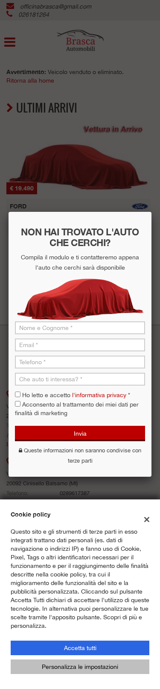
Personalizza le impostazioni (80, 666)
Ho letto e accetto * (76, 395)
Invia (80, 433)
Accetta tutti (80, 647)
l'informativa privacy (99, 395)
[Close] (151, 212)
